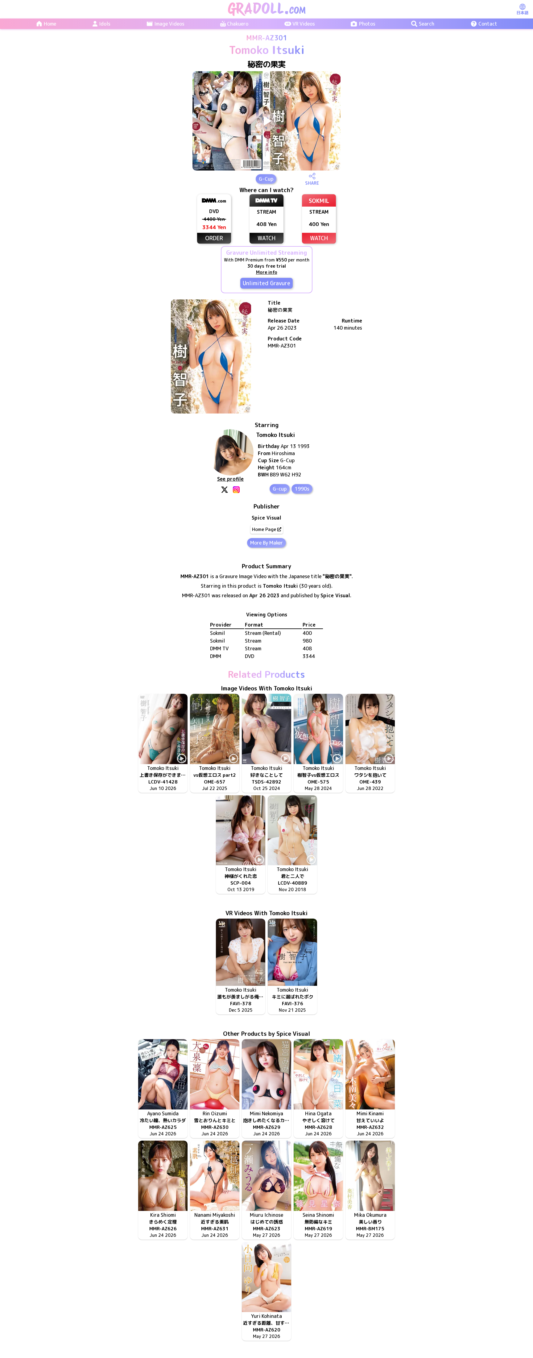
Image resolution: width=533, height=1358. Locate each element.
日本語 (522, 12)
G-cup (280, 488)
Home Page (264, 529)
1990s (302, 488)
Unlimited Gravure (266, 283)
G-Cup (266, 178)
